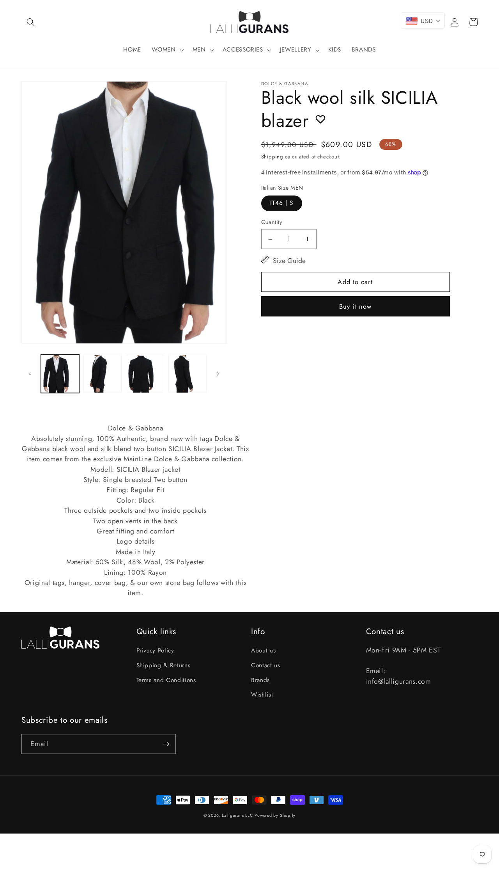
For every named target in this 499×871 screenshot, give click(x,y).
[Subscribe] (166, 744)
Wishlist (262, 694)
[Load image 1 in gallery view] (60, 374)
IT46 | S (282, 203)
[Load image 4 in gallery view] (187, 374)
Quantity (271, 222)
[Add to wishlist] (320, 119)
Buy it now (355, 306)
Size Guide (289, 261)
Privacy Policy (155, 650)
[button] (30, 21)
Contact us (265, 665)
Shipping (272, 156)
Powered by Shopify (275, 815)
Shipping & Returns (163, 665)
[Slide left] (30, 373)
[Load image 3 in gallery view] (145, 374)
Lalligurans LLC (237, 815)
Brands (260, 680)
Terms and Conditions (166, 680)
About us (263, 650)
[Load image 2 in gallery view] (102, 374)
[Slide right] (218, 373)
